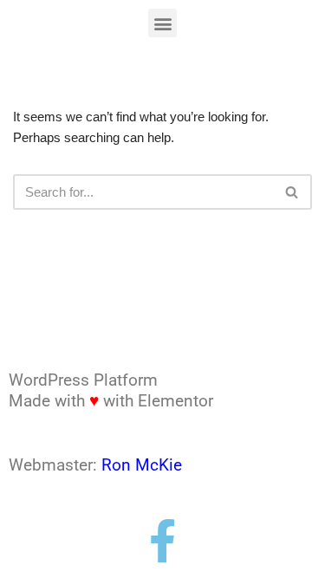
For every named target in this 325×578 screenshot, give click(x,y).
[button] (162, 23)
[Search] (292, 192)
